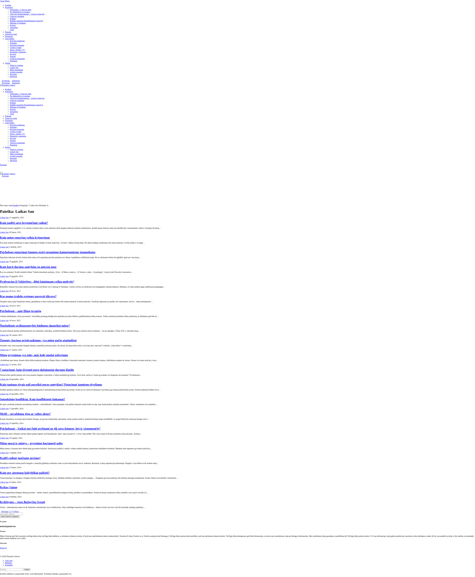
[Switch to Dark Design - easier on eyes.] (1, 167)
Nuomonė (9, 36)
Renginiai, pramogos (18, 52)
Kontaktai (9, 565)
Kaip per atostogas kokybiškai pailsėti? (25, 472)
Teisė (12, 30)
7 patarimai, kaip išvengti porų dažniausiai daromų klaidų (37, 369)
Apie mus (8, 561)
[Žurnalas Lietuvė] (7, 85)
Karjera (13, 25)
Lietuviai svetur (11, 34)
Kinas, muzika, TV (17, 50)
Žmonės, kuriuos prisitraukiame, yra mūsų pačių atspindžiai (38, 340)
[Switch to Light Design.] (2, 167)
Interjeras (13, 76)
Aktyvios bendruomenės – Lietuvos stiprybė (27, 14)
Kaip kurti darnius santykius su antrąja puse (28, 266)
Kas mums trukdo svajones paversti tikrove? (28, 296)
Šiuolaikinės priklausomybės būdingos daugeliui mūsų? (35, 325)
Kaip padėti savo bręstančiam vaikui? (24, 222)
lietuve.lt (3, 548)
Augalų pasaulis (16, 72)
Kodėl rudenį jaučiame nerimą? (20, 458)
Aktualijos (14, 27)
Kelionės (13, 43)
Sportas (13, 56)
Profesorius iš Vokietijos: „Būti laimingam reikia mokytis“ (37, 281)
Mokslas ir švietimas (18, 23)
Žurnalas (3, 165)
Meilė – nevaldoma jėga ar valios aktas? (25, 413)
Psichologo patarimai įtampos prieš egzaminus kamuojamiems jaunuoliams (47, 252)
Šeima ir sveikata (16, 65)
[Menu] (1, 172)
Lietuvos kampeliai (17, 59)
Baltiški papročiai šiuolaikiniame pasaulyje (26, 21)
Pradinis (8, 5)
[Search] (0, 169)
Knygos (13, 54)
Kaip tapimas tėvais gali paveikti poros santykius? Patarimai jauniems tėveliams (51, 384)
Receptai (13, 74)
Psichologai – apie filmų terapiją (20, 311)
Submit (26, 569)
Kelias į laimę (8, 487)
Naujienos (9, 7)
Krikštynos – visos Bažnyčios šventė (22, 502)
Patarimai (13, 61)
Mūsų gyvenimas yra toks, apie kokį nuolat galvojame (34, 355)
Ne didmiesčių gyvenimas (20, 12)
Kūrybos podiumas (17, 41)
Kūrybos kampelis (17, 45)
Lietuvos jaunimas (17, 16)
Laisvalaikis (9, 39)
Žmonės (8, 32)
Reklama (8, 563)
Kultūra (13, 19)
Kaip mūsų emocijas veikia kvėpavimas (25, 237)
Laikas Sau (14, 68)
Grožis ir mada (15, 48)
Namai (7, 63)
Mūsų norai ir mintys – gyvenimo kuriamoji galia (31, 443)
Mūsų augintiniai (16, 70)
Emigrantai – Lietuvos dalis (20, 10)
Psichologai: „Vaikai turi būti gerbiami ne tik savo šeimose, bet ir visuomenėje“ (50, 428)
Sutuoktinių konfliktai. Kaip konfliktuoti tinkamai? (32, 399)
